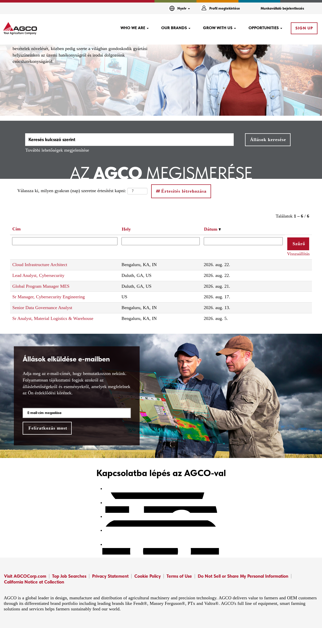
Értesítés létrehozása (183, 191)
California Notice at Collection (34, 581)
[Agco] (20, 28)
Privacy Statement (110, 576)
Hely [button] (126, 229)
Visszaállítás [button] (298, 253)
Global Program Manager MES (40, 286)
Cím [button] (16, 228)
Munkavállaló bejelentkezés (282, 8)
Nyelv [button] (182, 8)
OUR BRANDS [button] (174, 27)
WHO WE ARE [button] (133, 27)
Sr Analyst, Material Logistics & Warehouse (52, 318)
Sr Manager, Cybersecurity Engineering (48, 296)
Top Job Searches (69, 576)
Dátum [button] (211, 229)
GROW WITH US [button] (218, 27)
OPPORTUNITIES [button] (264, 27)
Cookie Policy (147, 576)
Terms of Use (179, 576)
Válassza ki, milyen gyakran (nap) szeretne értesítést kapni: (71, 190)
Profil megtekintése (224, 8)
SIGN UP (304, 28)
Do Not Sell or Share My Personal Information (243, 576)
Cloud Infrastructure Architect (39, 264)
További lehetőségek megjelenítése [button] (57, 150)
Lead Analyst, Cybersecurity (38, 275)
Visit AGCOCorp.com (25, 576)
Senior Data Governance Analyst (42, 307)
